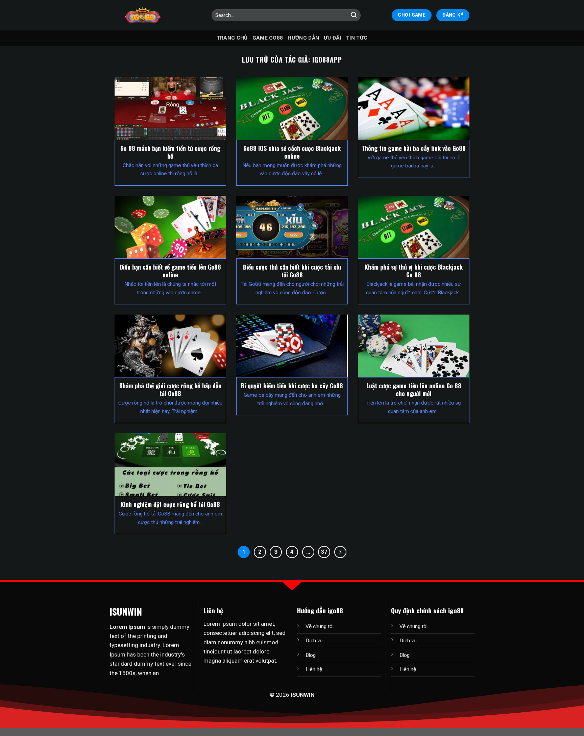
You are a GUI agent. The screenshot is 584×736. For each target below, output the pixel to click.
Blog (311, 655)
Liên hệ (314, 669)
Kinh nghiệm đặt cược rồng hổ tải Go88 (170, 504)
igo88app (327, 60)
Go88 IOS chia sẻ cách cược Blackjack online (292, 152)
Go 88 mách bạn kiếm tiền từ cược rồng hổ (170, 152)
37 (324, 552)
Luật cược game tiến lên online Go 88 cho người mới (413, 389)
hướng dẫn (303, 38)
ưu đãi (332, 38)
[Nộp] (354, 15)
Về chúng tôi (320, 626)
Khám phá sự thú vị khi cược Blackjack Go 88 (414, 271)
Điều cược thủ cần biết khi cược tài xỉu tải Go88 (292, 271)
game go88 (267, 38)
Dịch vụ (314, 641)
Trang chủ (232, 38)
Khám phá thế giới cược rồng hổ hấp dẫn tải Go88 (170, 389)
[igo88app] (143, 15)
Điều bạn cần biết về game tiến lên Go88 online (170, 271)
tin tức (356, 38)
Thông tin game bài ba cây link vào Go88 (414, 148)
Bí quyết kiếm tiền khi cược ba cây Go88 (292, 386)
